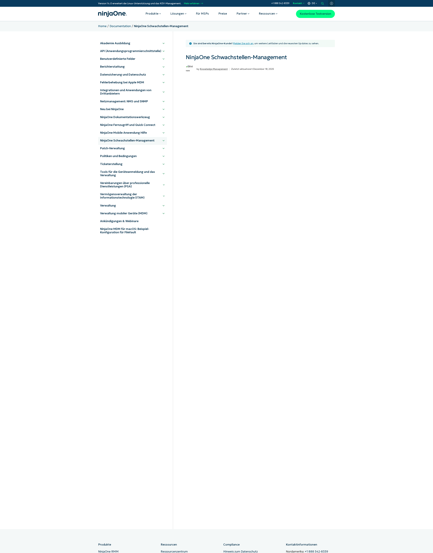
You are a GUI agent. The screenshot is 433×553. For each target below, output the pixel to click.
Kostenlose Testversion (315, 14)
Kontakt (297, 3)
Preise (222, 13)
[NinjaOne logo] (112, 14)
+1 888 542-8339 (280, 3)
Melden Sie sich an (243, 43)
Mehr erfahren (191, 3)
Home (102, 26)
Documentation (120, 26)
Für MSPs (202, 13)
